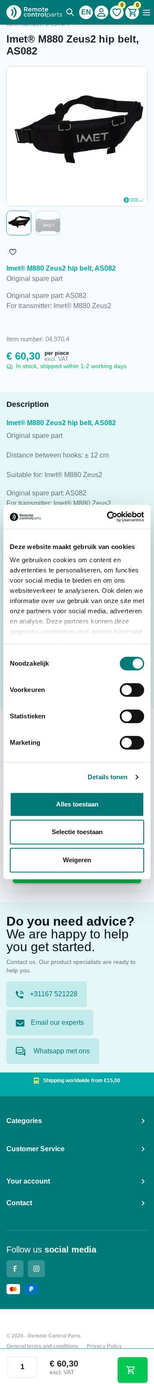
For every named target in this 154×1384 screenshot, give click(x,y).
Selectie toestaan (77, 831)
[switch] (132, 690)
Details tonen (107, 777)
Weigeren (77, 860)
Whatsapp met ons (61, 1051)
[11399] (133, 1370)
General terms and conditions (42, 1346)
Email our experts (57, 1022)
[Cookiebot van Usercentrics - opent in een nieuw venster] (108, 516)
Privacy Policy (104, 1346)
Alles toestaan (77, 804)
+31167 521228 (53, 994)
